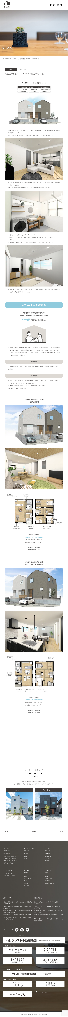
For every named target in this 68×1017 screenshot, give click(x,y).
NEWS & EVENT (6, 59)
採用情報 (47, 881)
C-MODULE (48, 856)
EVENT (26, 856)
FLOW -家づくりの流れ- (9, 858)
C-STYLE (47, 858)
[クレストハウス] (7, 4)
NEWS (14, 59)
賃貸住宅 (26, 885)
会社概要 (47, 876)
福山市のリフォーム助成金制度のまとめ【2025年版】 (17, 914)
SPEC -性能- (6, 853)
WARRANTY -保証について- (10, 856)
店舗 (25, 881)
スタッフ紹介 (48, 878)
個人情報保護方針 (49, 883)
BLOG (25, 858)
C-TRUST (47, 853)
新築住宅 (26, 876)
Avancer (47, 860)
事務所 (26, 883)
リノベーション (28, 878)
